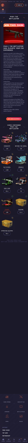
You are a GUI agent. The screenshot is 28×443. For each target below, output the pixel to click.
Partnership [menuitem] (4, 1)
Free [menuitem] (17, 1)
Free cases (6, 430)
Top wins (5, 433)
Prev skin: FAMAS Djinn (14, 240)
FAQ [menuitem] (23, 1)
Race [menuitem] (20, 440)
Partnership (6, 436)
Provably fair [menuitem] (11, 1)
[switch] (3, 9)
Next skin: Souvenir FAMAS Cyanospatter (14, 241)
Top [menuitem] (21, 1)
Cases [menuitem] (3, 441)
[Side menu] (25, 5)
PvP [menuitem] (14, 440)
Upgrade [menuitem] (8, 441)
